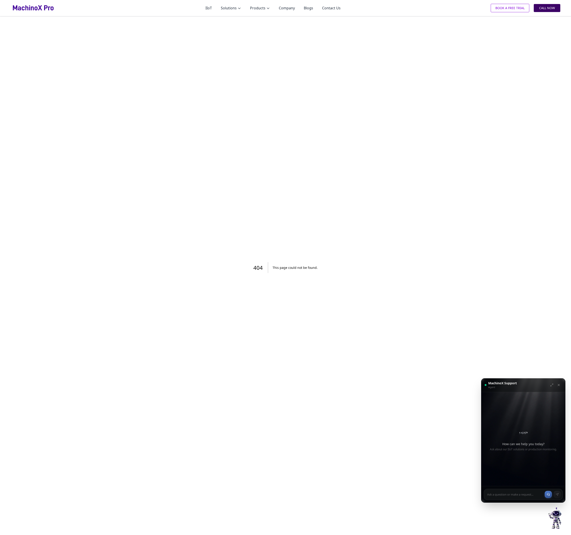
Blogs (308, 8)
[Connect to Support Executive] (548, 494)
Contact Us (331, 8)
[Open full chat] (552, 385)
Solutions (229, 8)
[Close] (559, 385)
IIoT (208, 8)
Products (257, 8)
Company (287, 8)
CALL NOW (547, 8)
